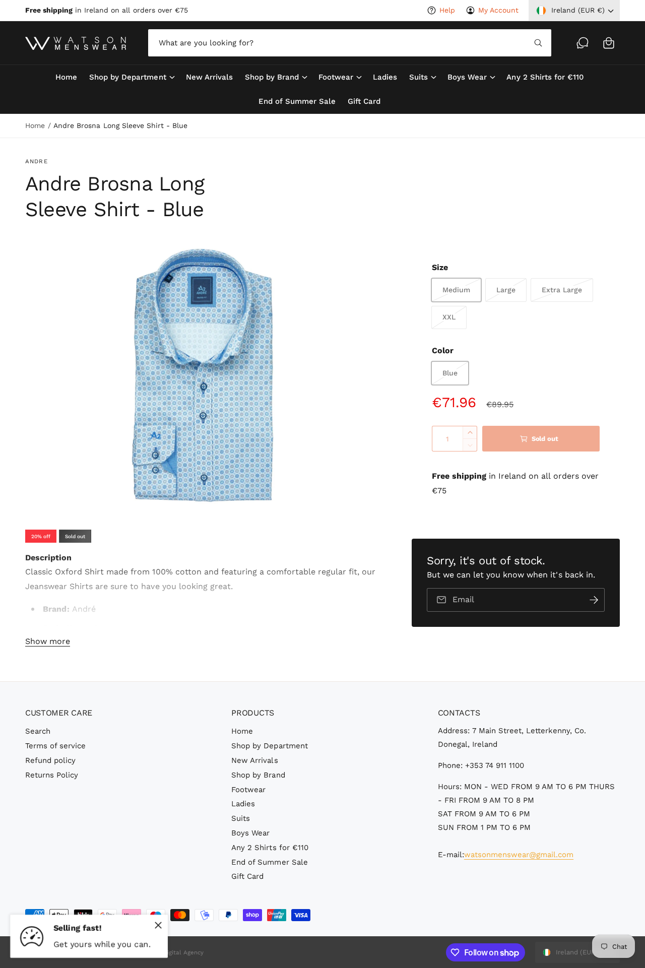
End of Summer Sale (269, 862)
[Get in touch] (582, 43)
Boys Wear (467, 77)
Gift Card (247, 876)
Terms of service (55, 745)
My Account (498, 10)
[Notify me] (594, 600)
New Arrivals (254, 760)
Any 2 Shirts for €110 (269, 847)
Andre (36, 161)
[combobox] (350, 43)
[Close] (158, 925)
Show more (47, 641)
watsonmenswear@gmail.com (518, 854)
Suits (418, 77)
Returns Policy (51, 775)
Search (37, 731)
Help (447, 10)
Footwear (335, 77)
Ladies (243, 803)
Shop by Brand (272, 77)
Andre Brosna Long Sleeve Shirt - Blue (120, 125)
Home (35, 125)
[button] (609, 43)
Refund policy (50, 760)
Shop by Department (127, 77)
